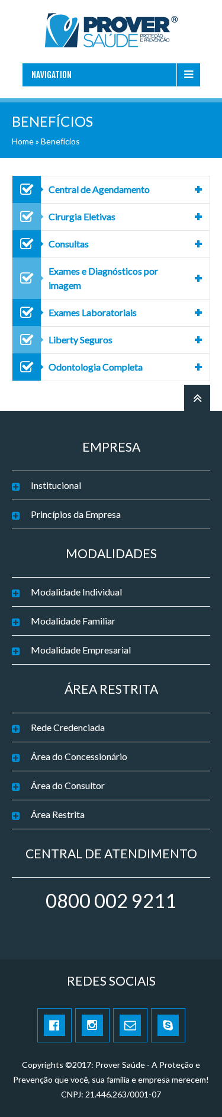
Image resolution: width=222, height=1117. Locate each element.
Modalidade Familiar (73, 620)
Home (23, 141)
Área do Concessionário (79, 756)
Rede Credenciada (68, 727)
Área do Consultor (68, 785)
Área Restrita (58, 814)
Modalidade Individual (76, 591)
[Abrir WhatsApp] (192, 1087)
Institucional (56, 485)
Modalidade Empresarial (81, 649)
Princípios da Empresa (76, 514)
